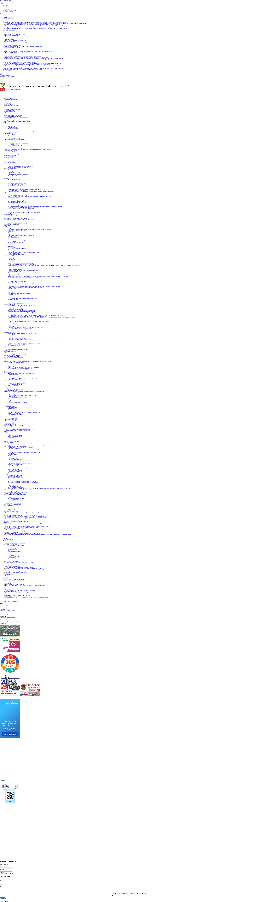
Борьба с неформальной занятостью (16, 145)
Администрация (3, 15)
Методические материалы (14, 440)
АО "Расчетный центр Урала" (12, 356)
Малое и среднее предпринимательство (17, 183)
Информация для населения (14, 243)
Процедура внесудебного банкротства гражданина (17, 571)
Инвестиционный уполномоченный (16, 185)
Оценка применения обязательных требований (16, 52)
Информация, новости (13, 144)
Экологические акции (13, 299)
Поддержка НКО (9, 442)
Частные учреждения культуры (15, 384)
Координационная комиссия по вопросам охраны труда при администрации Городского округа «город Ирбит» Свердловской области (39, 488)
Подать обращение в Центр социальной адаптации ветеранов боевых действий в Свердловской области (29, 531)
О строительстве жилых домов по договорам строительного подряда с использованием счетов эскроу (28, 361)
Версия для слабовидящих (6, 0)
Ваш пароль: (3, 869)
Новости (7, 53)
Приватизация (11, 326)
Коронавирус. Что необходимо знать (16, 392)
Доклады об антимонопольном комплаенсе (18, 223)
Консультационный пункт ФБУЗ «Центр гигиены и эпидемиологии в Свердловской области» (27, 597)
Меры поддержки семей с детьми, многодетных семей (17, 430)
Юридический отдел (10, 41)
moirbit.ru (18, 89)
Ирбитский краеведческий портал (13, 116)
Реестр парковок (12, 288)
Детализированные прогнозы (15, 470)
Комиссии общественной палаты (15, 436)
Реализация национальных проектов (16, 148)
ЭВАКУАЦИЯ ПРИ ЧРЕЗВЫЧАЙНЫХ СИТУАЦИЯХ (21, 447)
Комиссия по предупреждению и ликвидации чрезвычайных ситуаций (24, 452)
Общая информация (7, 17)
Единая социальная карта (11, 424)
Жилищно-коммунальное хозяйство (16, 548)
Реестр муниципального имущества (16, 331)
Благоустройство (12, 247)
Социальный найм (12, 407)
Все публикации (9, 539)
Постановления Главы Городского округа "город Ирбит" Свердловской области (23, 515)
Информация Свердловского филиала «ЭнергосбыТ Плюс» (19, 354)
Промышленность (9, 157)
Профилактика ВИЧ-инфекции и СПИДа (17, 402)
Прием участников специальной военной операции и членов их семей (21, 527)
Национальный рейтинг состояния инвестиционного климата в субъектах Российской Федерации (31, 191)
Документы (10, 246)
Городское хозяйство (10, 245)
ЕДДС (9, 455)
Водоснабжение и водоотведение (15, 242)
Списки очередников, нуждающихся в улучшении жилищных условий (24, 412)
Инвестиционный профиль (14, 186)
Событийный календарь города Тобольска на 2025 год (17, 121)
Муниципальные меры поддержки (16, 498)
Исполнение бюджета (13, 127)
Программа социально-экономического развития (19, 140)
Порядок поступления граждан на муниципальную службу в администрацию (23, 56)
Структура (5, 29)
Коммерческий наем (12, 408)
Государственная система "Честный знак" (17, 177)
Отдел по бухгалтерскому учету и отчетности (15, 40)
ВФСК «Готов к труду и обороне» (16, 389)
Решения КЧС (11, 453)
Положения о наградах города (12, 112)
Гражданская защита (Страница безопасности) (16, 446)
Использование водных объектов (15, 303)
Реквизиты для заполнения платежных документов (17, 218)
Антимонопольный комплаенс (12, 220)
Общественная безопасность (11, 474)
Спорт (6, 388)
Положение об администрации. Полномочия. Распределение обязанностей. (20, 19)
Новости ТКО (11, 258)
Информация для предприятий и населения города (19, 293)
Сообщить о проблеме (10, 734)
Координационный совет (14, 179)
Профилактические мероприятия (15, 459)
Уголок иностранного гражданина (16, 487)
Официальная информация (14, 379)
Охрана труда (11, 161)
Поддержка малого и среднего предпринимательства (20, 166)
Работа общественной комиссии (15, 269)
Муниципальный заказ (10, 214)
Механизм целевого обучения (12, 224)
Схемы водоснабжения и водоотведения (17, 240)
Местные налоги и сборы (14, 560)
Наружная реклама (12, 552)
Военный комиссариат (10, 591)
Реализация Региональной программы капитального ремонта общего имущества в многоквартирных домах (30, 274)
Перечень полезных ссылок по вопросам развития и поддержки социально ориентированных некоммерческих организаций (36, 445)
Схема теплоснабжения (13, 238)
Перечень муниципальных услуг (13, 561)
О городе (5, 97)
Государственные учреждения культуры (17, 383)
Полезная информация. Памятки (15, 211)
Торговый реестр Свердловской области (17, 175)
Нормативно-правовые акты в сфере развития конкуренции (22, 194)
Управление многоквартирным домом (17, 234)
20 (17, 889)
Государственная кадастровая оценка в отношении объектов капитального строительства (28, 321)
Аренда (10, 325)
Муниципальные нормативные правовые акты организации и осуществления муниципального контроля (32, 200)
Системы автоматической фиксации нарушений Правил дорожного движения (26, 287)
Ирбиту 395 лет (9, 505)
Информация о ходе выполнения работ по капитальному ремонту (23, 277)
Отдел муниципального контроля (13, 44)
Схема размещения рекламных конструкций (18, 349)
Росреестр (7, 589)
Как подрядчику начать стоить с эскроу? (17, 369)
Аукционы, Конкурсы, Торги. (12, 215)
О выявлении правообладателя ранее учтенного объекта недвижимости (24, 212)
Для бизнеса (8, 178)
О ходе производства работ (14, 271)
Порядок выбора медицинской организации (18, 397)
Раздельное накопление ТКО (14, 257)
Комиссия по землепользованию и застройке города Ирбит (21, 312)
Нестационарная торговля (14, 172)
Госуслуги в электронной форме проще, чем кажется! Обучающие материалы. (23, 565)
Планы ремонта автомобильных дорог (17, 248)
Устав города (8, 103)
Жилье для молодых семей (14, 409)
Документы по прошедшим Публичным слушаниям (17, 577)
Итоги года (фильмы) (8, 11)
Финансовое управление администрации (14, 45)
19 (16, 889)
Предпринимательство (10, 162)
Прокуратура (8, 583)
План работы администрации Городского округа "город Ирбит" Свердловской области (23, 46)
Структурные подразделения (9, 30)
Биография (5, 5)
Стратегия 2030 (9, 133)
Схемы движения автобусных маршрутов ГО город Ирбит (21, 283)
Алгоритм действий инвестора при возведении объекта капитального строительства (27, 308)
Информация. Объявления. (14, 418)
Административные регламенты (12, 544)
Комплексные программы (11, 155)
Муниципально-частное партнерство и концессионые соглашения (23, 188)
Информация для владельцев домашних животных (19, 295)
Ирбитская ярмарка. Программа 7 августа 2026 (11, 621)
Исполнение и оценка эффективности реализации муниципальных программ (26, 152)
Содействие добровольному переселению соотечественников (19, 428)
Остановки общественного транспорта (14, 108)
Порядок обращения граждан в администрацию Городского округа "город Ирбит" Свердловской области (29, 523)
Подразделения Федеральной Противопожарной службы (21, 463)
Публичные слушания (8, 574)
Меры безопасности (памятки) (15, 451)
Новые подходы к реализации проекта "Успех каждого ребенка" (23, 378)
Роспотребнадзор (9, 588)
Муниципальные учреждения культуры (17, 381)
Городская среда (6, 225)
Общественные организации (12, 441)
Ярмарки (10, 173)
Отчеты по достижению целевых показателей (18, 195)
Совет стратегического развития (15, 135)
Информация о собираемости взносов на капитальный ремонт (22, 278)
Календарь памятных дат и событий (13, 114)
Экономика (5, 122)
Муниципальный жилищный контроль (17, 202)
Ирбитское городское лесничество (16, 254)
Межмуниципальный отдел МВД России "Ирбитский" (18, 595)
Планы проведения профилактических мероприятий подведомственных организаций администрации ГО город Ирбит (32, 65)
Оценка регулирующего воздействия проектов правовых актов (20, 48)
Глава (1, 3)
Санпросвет (11, 405)
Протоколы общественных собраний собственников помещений (23, 270)
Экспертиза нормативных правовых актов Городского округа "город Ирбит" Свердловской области (28, 51)
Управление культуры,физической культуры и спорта (7, 76)
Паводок (10, 461)
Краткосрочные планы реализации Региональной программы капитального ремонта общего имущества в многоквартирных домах (38, 276)
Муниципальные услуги (8, 540)
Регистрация (10, 873)
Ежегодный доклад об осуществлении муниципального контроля (23, 207)
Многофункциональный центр (12, 566)
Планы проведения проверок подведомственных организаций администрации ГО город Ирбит (27, 64)
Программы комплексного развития (16, 230)
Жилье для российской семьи (15, 413)
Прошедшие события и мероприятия (13, 504)
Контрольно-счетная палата (6, 13)
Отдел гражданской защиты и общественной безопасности (19, 42)
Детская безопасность (13, 458)
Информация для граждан (14, 209)
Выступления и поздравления (9, 10)
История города (9, 98)
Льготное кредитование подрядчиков (16, 362)
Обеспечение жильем (10, 406)
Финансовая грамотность (11, 495)
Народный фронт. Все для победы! (16, 500)
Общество (5, 431)
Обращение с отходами (13, 294)
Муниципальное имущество (11, 320)
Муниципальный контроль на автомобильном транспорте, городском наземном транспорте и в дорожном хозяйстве (35, 206)
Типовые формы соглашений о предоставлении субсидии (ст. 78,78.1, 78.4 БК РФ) (27, 131)
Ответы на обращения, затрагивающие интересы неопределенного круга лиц (23, 533)
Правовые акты (9, 61)
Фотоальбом (8, 118)
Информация (11, 137)
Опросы (4, 573)
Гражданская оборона (13, 454)
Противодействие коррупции (15, 475)
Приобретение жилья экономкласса (16, 414)
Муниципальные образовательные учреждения (19, 375)
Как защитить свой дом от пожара (16, 464)
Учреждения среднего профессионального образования (21, 373)
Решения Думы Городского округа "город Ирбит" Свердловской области (22, 518)
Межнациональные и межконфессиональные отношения (21, 483)
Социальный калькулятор (11, 419)
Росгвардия (8, 596)
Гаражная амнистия (9, 358)
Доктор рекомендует (13, 396)
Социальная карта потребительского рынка (18, 174)
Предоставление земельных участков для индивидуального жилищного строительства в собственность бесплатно (34, 340)
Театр (1, 607)
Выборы (5, 578)
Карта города (8, 100)
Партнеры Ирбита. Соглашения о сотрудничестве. (17, 117)
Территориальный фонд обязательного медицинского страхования (20, 590)
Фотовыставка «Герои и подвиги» (13, 503)
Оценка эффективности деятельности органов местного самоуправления (25, 146)
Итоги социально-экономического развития (18, 141)
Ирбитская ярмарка (9, 217)
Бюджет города (11, 126)
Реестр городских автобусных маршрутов (17, 281)
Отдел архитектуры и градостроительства (15, 34)
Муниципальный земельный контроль (17, 201)
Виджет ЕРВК (11, 213)
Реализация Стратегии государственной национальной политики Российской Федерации (26, 489)
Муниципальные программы (12, 150)
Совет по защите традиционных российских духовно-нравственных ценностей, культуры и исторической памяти (31, 491)
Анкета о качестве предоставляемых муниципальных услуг (19, 567)
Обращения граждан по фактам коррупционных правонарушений (20, 535)
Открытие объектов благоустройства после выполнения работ (22, 272)
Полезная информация (13, 398)
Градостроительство (10, 304)
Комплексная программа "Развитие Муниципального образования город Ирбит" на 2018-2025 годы (28, 149)
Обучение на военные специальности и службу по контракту (19, 429)
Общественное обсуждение (14, 138)
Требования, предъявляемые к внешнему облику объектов (21, 311)
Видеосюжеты (11, 509)
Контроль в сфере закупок (14, 129)
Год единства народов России (12, 511)
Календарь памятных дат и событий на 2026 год (19, 508)
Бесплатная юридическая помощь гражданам (15, 494)
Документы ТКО (12, 259)
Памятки (10, 401)
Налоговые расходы (12, 132)
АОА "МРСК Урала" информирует (13, 355)
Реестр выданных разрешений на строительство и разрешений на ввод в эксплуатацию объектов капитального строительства (37, 315)
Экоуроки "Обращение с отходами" (16, 260)
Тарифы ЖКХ (11, 231)
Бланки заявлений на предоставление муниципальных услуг (22, 305)
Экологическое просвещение (14, 301)
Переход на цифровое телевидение (13, 493)
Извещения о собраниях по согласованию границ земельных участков (24, 343)
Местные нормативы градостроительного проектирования (21, 310)
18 (15, 889)
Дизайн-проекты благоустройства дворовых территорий (21, 263)
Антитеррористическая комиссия (15, 477)
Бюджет (7, 123)
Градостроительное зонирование (15, 309)
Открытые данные (7, 70)
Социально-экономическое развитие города (15, 139)
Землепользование (9, 332)
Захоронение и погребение (14, 249)
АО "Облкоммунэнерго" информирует (14, 357)
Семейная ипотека (12, 365)
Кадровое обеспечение (8, 54)
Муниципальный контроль (11, 198)
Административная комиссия (15, 476)
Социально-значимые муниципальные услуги (16, 572)
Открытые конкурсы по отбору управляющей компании (21, 235)
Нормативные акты (12, 434)
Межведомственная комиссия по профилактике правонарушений (23, 482)
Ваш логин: (3, 866)
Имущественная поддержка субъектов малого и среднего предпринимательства (26, 189)
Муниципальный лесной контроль (16, 203)
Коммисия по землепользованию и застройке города (20, 335)
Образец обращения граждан (12, 529)
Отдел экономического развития (12, 35)
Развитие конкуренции (10, 192)
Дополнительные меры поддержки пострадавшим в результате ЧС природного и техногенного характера (32, 449)
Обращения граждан (7, 522)
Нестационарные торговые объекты (13, 360)
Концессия (7, 350)
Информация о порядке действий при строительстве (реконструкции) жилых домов (27, 306)
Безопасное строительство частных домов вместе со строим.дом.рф (23, 367)
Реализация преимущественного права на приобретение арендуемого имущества (27, 327)
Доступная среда (9, 415)
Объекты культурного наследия (12, 109)
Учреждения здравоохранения (15, 394)
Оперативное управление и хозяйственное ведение (20, 328)
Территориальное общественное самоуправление (16, 492)
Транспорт (7, 280)
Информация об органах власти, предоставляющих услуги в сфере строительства (27, 316)
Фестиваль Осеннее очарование (7, 610)
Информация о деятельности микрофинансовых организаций (19, 219)
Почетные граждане (10, 111)
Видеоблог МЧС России (13, 469)
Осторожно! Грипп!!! (13, 400)
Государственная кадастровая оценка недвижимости (17, 352)
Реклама (7, 346)
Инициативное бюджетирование (10, 601)
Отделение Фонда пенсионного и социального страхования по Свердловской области (25, 585)
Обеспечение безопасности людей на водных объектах (20, 460)
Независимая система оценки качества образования (20, 377)
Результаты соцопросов (10, 351)
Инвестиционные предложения (15, 184)
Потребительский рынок (11, 168)
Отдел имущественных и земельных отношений (16, 36)
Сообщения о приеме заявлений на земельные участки (20, 339)
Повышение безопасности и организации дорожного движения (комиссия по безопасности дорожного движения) (34, 286)
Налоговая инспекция (10, 586)
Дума (1, 74)
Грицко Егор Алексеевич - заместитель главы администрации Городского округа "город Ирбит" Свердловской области (33, 24)
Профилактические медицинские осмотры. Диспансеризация (22, 395)
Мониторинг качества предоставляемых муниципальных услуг (20, 563)
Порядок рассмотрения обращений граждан (15, 528)
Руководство (5, 21)
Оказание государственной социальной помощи (16, 421)
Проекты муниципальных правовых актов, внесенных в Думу (19, 520)
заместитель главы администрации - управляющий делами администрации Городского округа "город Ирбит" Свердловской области (36, 28)
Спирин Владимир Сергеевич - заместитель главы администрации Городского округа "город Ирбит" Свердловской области (34, 27)
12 (8, 889)
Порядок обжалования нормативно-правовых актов (17, 521)
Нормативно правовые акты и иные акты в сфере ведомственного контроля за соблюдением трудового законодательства (33, 63)
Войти (2, 872)
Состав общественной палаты (15, 435)
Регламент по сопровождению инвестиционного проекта (21, 181)
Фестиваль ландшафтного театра (7, 617)
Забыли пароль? (3, 873)
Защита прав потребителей (14, 171)
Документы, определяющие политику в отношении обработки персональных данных (22, 69)
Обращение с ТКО (9, 255)
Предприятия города (13, 158)
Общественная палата (10, 432)
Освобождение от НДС (13, 363)
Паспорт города (9, 104)
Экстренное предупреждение (15, 471)
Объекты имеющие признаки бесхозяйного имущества (20, 329)
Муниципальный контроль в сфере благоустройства (20, 205)
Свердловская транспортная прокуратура (14, 584)
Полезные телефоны (12, 241)
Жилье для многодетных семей (15, 411)
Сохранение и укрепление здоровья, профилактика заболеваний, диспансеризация (24, 391)
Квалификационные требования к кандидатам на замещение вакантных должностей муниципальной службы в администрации (34, 58)
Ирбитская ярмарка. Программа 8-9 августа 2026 (11, 614)
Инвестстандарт (12, 180)
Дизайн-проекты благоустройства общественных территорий (22, 264)
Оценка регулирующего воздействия (11, 47)
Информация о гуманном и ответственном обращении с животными (24, 298)
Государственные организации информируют (13, 579)
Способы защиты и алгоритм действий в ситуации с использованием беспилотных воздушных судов (31, 472)
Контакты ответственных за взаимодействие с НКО (20, 443)
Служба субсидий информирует (12, 420)
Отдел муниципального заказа (12, 38)
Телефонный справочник (8, 18)
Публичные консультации (11, 50)
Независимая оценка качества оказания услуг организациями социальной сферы (24, 568)
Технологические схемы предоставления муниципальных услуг (20, 562)
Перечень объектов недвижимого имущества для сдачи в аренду (23, 323)
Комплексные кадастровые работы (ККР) (17, 344)
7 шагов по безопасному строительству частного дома (20, 368)
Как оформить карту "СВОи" (15, 501)
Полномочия (6, 6)
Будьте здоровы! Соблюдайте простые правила (19, 403)
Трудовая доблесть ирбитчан (12, 110)
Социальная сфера (7, 371)
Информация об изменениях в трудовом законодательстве (18, 67)
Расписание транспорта (13, 282)
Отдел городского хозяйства (11, 33)
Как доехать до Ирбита (10, 120)
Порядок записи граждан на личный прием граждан (17, 525)
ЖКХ (6, 226)
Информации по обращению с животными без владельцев (21, 297)
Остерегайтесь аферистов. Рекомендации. (15, 598)
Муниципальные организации (12, 105)
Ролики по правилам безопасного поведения (18, 468)
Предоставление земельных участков (16, 338)
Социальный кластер (10, 423)
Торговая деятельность (13, 169)
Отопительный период (13, 237)
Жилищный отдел (9, 39)
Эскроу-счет (11, 366)
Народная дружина (12, 485)
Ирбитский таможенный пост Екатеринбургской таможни (18, 592)
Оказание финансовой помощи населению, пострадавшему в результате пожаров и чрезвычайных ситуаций (33, 466)
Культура (7, 380)
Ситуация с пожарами (13, 465)
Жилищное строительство (14, 314)
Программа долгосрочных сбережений (14, 425)
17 (14, 889)
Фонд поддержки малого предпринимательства (19, 167)
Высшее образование (13, 374)
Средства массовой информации (12, 106)
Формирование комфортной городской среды (15, 261)
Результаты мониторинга (14, 197)
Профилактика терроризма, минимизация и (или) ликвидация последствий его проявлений (29, 478)
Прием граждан (6, 7)
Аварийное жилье (12, 236)
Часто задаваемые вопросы (14, 318)
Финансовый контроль (13, 128)
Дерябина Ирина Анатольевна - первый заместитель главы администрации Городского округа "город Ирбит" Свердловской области (36, 22)
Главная (4, 95)
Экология (7, 291)
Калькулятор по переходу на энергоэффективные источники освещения (24, 251)
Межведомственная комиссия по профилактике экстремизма (22, 481)
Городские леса (11, 300)
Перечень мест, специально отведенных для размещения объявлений (24, 252)
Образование (8, 372)
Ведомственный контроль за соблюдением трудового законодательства (19, 62)
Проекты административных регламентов (15, 543)
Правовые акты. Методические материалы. (18, 417)
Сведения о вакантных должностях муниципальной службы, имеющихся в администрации (26, 57)
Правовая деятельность (13, 221)
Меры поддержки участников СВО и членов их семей (17, 497)
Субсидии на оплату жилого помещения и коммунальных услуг (23, 232)
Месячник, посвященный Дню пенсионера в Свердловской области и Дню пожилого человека (27, 512)
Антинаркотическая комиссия (15, 480)
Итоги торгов (11, 337)
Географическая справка (11, 99)
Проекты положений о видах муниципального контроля (21, 208)
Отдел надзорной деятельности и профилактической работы (22, 457)
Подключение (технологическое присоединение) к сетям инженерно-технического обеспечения (30, 229)
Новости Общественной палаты (15, 438)
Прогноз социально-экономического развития (18, 143)
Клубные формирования (13, 385)
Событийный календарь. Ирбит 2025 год (14, 115)
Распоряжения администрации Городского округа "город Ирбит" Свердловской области (25, 517)
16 (13, 889)
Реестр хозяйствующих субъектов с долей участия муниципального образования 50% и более (29, 196)
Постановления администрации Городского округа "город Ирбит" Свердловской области (26, 516)
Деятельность (6, 9)
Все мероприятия (4, 623)
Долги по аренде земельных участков (16, 341)
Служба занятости (9, 594)
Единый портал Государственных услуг (14, 580)
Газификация (11, 228)
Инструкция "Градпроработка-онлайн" (17, 190)
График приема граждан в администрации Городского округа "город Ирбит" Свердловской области (28, 526)
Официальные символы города (12, 101)
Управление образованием (6, 73)
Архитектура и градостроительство (16, 545)
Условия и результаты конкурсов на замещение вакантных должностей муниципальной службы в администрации (31, 59)
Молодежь (7, 386)
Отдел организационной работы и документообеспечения (18, 31)
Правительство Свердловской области (14, 581)
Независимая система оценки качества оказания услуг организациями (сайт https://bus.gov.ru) (26, 569)
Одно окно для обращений (11, 532)
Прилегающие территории (14, 253)
